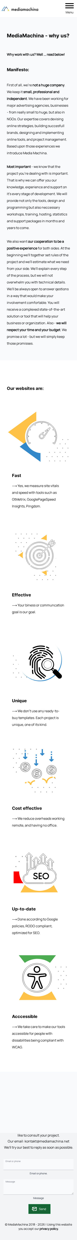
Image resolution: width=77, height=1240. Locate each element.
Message (10, 1181)
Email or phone (13, 1160)
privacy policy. (49, 1229)
